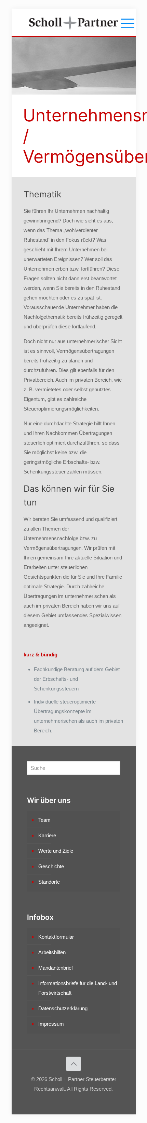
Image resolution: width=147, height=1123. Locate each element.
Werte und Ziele (55, 851)
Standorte (49, 882)
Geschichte (51, 866)
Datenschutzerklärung (63, 1008)
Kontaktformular (56, 937)
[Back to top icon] (73, 1064)
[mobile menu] (126, 22)
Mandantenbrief (55, 968)
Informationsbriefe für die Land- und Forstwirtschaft (77, 988)
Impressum (51, 1024)
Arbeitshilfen (52, 952)
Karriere (47, 835)
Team (44, 820)
